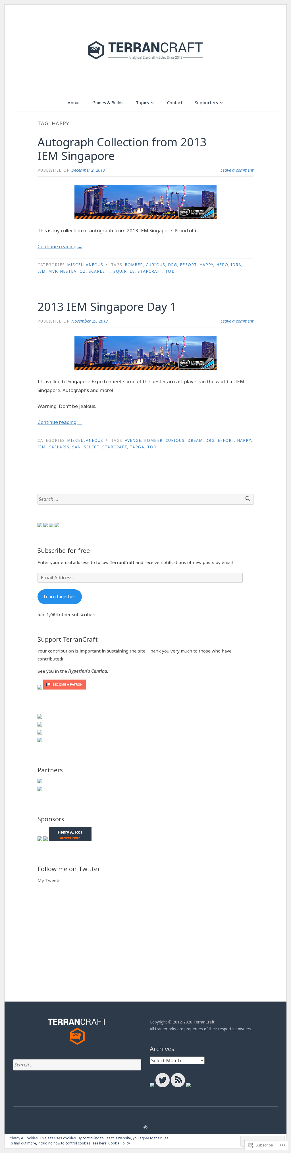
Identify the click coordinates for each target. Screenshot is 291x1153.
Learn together (59, 596)
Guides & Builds (107, 102)
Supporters (206, 102)
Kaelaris (58, 447)
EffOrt (188, 264)
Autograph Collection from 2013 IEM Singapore (122, 148)
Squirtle (124, 271)
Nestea (68, 271)
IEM (41, 271)
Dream (195, 440)
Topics (142, 102)
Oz (83, 271)
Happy (206, 264)
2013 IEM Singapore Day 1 (107, 306)
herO (222, 264)
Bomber (134, 264)
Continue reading (60, 246)
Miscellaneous (85, 264)
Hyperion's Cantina (87, 671)
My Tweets (49, 880)
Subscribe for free (64, 550)
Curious (155, 264)
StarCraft (150, 271)
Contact (174, 102)
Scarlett (100, 271)
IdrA (236, 264)
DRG (172, 264)
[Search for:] (145, 499)
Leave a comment (237, 170)
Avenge (133, 440)
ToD (169, 271)
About (74, 102)
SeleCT (91, 447)
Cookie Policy (119, 1143)
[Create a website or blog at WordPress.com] (145, 1127)
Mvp (52, 271)
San (76, 447)
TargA (137, 447)
